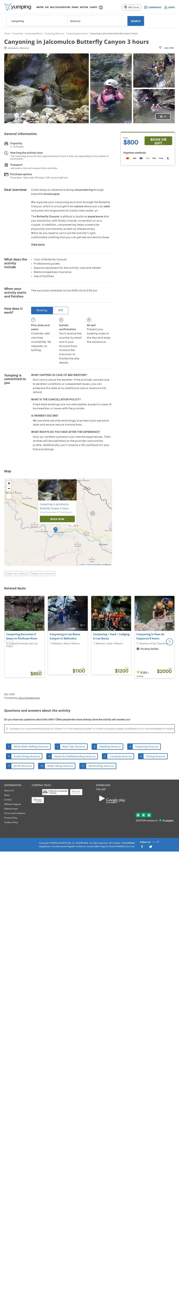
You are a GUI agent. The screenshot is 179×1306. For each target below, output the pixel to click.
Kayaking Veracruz (110, 746)
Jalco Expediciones (29, 698)
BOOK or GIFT (158, 141)
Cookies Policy (11, 822)
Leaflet (82, 564)
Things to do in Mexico (16, 573)
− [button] (9, 488)
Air (47, 7)
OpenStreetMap (94, 564)
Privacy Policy (10, 817)
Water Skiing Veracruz (60, 766)
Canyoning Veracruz (147, 746)
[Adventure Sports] (18, 7)
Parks (75, 7)
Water (39, 7)
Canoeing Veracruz (121, 756)
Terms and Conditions (14, 813)
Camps (93, 7)
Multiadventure (59, 7)
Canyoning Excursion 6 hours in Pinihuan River (21, 636)
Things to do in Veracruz (42, 573)
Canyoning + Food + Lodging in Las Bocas (111, 636)
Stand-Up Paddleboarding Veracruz (75, 756)
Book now (57, 519)
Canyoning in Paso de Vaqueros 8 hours (150, 636)
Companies (154, 7)
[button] (169, 641)
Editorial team (11, 808)
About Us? (9, 790)
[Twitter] (151, 847)
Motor (84, 7)
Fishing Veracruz (155, 756)
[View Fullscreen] (9, 496)
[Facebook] (142, 847)
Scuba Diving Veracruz (27, 756)
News (7, 795)
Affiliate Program (12, 804)
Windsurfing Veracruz (101, 766)
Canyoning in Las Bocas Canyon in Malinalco (65, 636)
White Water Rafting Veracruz (31, 746)
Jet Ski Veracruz (23, 766)
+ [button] (9, 483)
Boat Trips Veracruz (74, 746)
